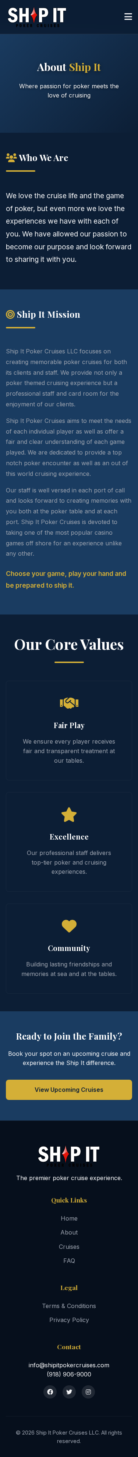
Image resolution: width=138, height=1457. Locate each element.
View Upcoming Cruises (69, 1089)
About (69, 1232)
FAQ (69, 1260)
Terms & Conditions (69, 1306)
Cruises (69, 1246)
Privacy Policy (69, 1320)
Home (69, 1218)
